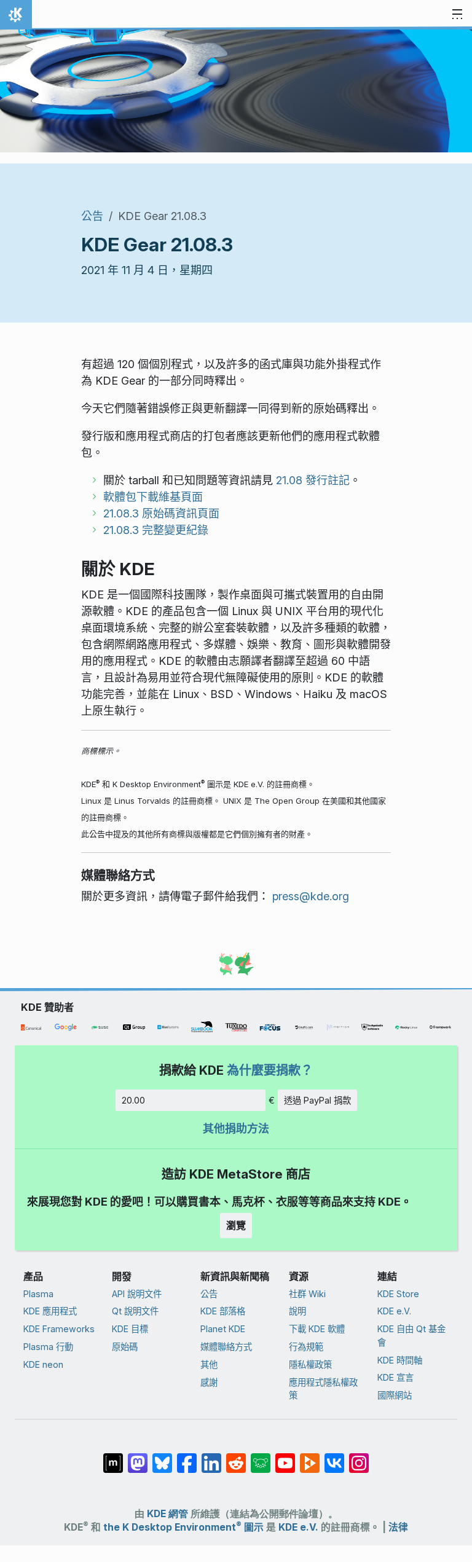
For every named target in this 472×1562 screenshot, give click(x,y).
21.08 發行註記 (313, 480)
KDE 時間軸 (399, 1360)
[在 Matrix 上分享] (113, 1457)
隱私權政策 (310, 1364)
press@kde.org (310, 896)
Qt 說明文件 (135, 1311)
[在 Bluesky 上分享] (162, 1457)
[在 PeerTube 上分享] (310, 1457)
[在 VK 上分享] (334, 1457)
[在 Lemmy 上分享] (260, 1457)
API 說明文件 (137, 1294)
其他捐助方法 (236, 1128)
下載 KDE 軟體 (317, 1329)
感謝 (209, 1382)
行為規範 (306, 1346)
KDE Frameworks (59, 1329)
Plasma (38, 1294)
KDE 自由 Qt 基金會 (411, 1336)
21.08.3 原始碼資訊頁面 (161, 513)
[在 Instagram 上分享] (359, 1457)
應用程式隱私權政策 (323, 1389)
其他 (209, 1364)
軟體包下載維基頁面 (153, 496)
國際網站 (394, 1395)
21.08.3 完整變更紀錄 (155, 530)
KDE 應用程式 (50, 1311)
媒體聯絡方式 (226, 1346)
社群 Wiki (307, 1294)
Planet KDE (222, 1329)
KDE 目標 (130, 1329)
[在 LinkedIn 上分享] (211, 1457)
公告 (92, 216)
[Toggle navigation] (457, 14)
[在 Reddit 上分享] (236, 1457)
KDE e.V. (394, 1311)
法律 (398, 1527)
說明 (297, 1311)
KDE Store (398, 1294)
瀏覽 (236, 1225)
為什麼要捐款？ (270, 1070)
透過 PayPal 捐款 (317, 1100)
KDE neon (43, 1364)
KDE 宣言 (395, 1377)
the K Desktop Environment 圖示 (183, 1527)
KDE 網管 (167, 1514)
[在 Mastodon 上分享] (138, 1457)
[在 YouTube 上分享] (285, 1457)
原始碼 (125, 1346)
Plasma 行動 (48, 1346)
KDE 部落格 (222, 1311)
